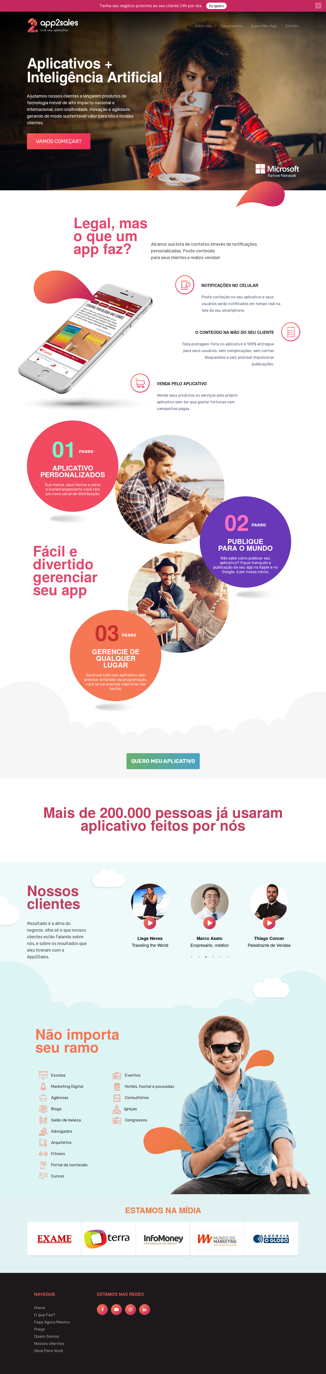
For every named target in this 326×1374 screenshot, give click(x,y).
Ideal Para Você (48, 1350)
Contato (292, 26)
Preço (39, 1329)
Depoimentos (231, 26)
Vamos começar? (59, 141)
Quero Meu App (264, 26)
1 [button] (191, 956)
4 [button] (213, 956)
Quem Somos (46, 1336)
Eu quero (216, 5)
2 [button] (198, 956)
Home (39, 1307)
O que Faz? (44, 1314)
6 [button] (227, 956)
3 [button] (206, 956)
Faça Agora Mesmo (52, 1322)
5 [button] (220, 956)
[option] (150, 918)
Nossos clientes (49, 1343)
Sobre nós (203, 26)
